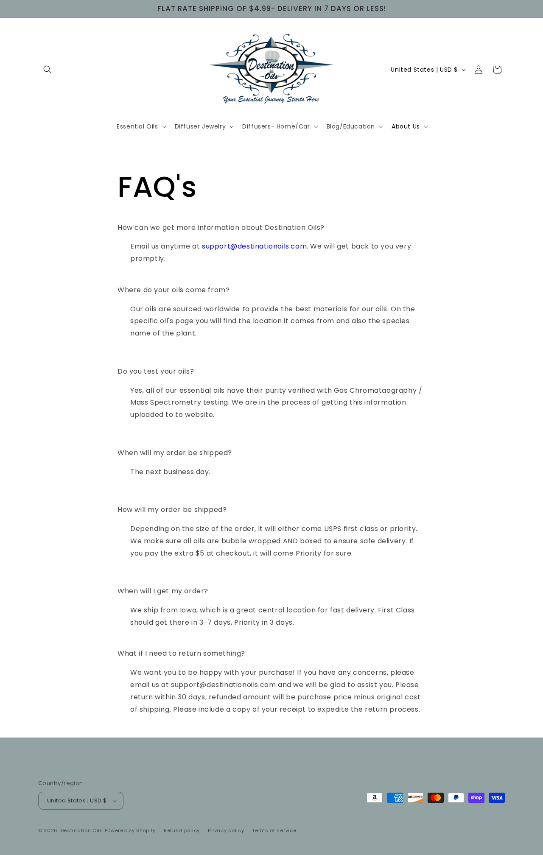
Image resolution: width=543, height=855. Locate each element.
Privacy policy (226, 830)
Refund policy (182, 830)
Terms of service (274, 830)
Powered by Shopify (130, 830)
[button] (47, 69)
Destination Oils (82, 830)
